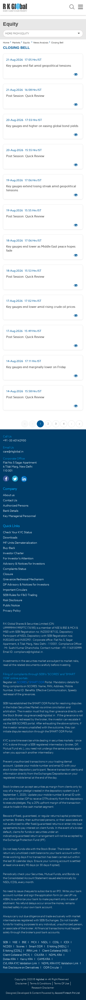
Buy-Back (9, 548)
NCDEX (7, 946)
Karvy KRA (26, 959)
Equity (26, 42)
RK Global (15, 7)
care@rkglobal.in (13, 451)
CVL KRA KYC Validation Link (20, 963)
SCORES (22, 682)
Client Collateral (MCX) (16, 955)
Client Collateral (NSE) (55, 950)
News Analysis (40, 42)
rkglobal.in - (42, 979)
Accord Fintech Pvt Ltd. (67, 992)
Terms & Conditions (40, 983)
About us (9, 495)
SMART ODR (36, 682)
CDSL (56, 942)
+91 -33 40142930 (14, 440)
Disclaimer (21, 983)
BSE (24, 942)
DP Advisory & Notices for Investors (26, 584)
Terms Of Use (61, 983)
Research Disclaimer (43, 987)
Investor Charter (13, 553)
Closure (8, 574)
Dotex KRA (9, 959)
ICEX (66, 942)
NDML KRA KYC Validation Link (60, 963)
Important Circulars (15, 590)
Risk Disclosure (12, 600)
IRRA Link (32, 950)
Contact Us (10, 500)
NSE (15, 942)
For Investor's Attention (18, 558)
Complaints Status (14, 569)
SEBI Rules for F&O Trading (20, 595)
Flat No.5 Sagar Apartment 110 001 (20, 466)
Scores (20, 946)
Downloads (10, 537)
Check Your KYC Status (17, 532)
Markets (16, 42)
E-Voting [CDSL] (12, 950)
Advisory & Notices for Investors (24, 563)
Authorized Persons (15, 505)
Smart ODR (36, 946)
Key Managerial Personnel (19, 516)
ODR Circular (51, 967)
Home (6, 42)
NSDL (44, 942)
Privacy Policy (12, 610)
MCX (34, 942)
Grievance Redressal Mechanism (23, 579)
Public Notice (11, 605)
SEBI (5, 942)
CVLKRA (39, 955)
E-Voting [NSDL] (56, 946)
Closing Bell (57, 42)
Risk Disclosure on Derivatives (21, 967)
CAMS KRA (43, 959)
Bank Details (10, 511)
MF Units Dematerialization (20, 543)
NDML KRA (55, 955)
